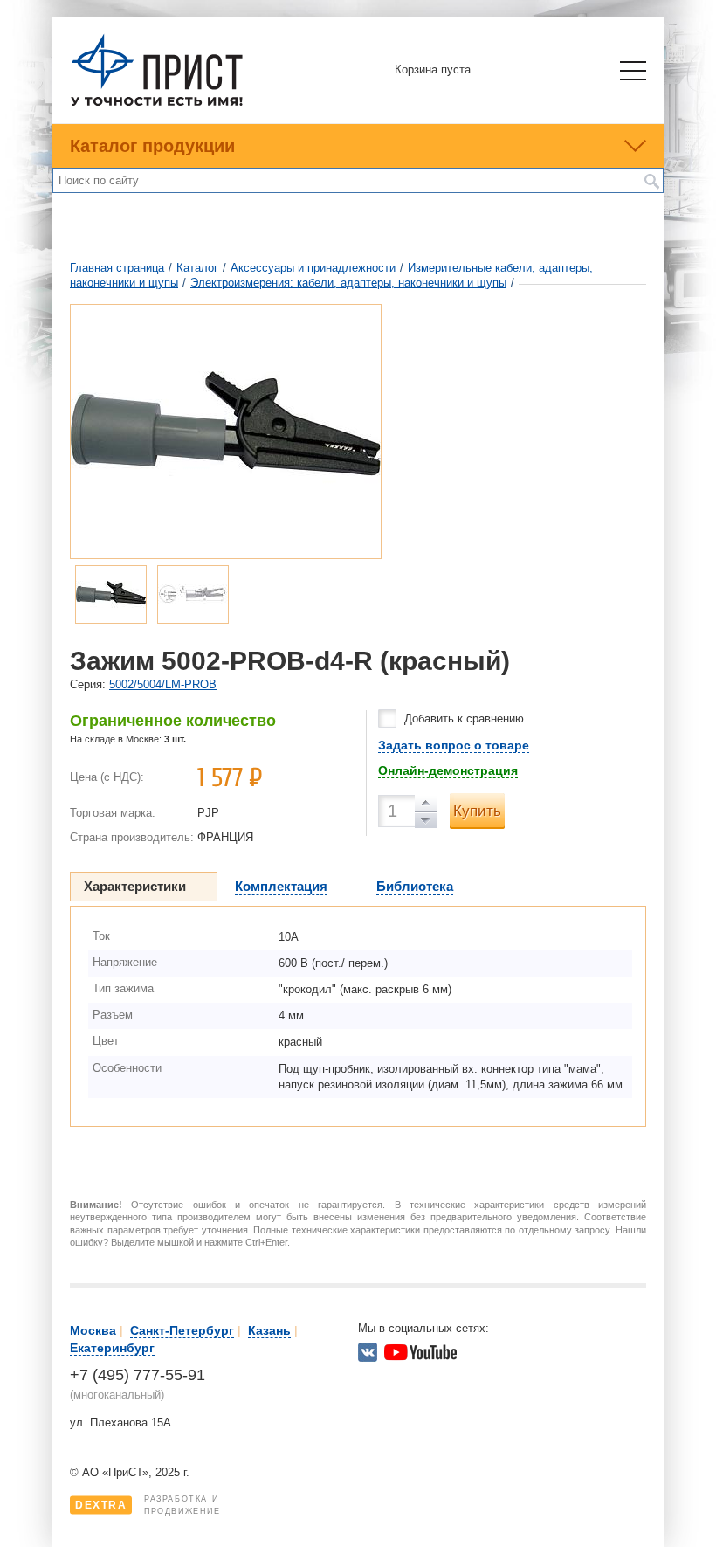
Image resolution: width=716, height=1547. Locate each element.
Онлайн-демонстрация (448, 770)
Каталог (197, 267)
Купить (477, 811)
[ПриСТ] (157, 103)
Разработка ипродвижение (148, 1505)
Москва (93, 1330)
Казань (269, 1330)
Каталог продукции (152, 145)
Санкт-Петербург (182, 1330)
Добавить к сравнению (464, 718)
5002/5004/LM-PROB (163, 684)
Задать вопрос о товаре (453, 745)
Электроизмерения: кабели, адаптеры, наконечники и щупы (348, 282)
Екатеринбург (112, 1348)
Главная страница (117, 267)
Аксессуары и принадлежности (313, 267)
